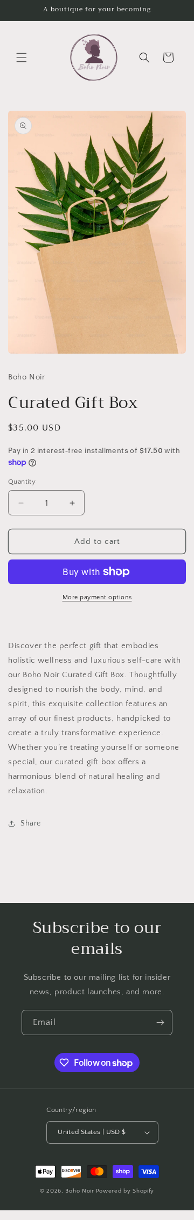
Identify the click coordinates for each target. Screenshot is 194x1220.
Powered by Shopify (125, 1191)
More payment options (97, 597)
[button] (21, 57)
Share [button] (30, 823)
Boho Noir (79, 1191)
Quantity (22, 481)
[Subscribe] (160, 1022)
